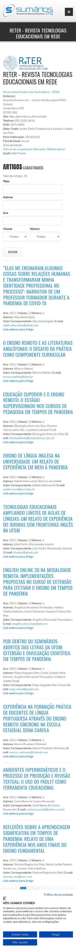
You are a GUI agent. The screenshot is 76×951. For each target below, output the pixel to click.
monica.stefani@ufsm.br (18, 376)
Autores (8, 197)
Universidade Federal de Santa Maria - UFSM (31, 92)
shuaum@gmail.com (25, 552)
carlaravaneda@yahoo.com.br (46, 809)
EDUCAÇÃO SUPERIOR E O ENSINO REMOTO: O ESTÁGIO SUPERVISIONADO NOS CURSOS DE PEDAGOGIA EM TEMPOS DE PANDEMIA (38, 402)
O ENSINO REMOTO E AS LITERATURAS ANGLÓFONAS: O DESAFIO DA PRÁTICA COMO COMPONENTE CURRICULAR (38, 348)
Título (6, 181)
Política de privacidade (58, 894)
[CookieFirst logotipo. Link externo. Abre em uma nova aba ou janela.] (4, 898)
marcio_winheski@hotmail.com (28, 752)
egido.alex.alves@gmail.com (21, 325)
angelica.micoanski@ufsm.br (30, 623)
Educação (39, 149)
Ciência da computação (17, 149)
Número (35, 228)
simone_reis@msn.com (17, 876)
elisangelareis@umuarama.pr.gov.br (32, 438)
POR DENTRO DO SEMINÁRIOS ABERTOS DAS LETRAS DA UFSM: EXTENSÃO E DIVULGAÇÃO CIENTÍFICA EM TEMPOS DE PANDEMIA (36, 649)
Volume (7, 228)
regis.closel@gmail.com (24, 689)
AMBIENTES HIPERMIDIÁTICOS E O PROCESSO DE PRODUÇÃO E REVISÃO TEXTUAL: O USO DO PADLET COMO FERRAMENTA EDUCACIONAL (36, 778)
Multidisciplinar (56, 149)
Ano (5, 213)
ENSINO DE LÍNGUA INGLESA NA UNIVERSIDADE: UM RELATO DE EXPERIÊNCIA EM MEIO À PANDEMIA (35, 461)
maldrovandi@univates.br (19, 489)
